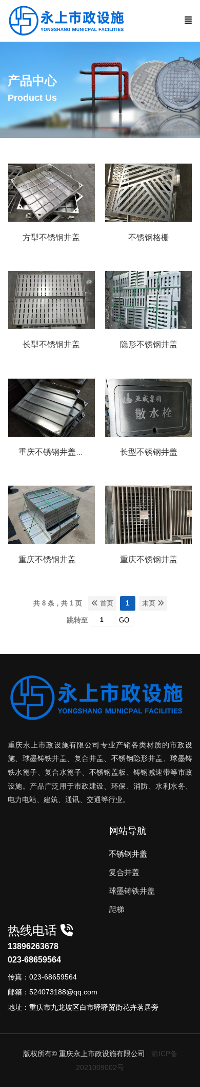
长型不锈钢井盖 (51, 344)
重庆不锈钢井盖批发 (55, 452)
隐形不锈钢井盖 (148, 344)
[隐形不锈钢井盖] (148, 327)
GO (124, 620)
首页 (105, 603)
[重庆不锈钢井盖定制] (51, 541)
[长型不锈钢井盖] (51, 327)
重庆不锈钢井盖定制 (55, 559)
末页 (149, 603)
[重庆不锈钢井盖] (148, 541)
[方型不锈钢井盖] (51, 219)
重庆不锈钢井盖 (148, 559)
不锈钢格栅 (148, 237)
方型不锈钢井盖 (51, 237)
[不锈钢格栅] (148, 219)
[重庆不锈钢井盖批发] (51, 434)
